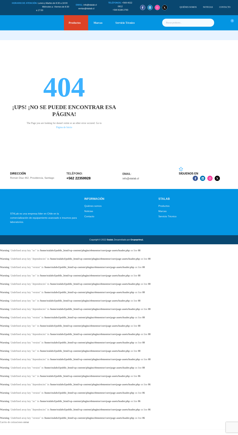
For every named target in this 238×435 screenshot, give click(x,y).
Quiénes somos (93, 206)
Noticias (88, 211)
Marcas (162, 211)
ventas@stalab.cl (86, 8)
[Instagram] (157, 7)
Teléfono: (74, 173)
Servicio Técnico (167, 216)
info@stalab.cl (90, 5)
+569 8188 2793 (121, 10)
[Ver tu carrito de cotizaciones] (228, 22)
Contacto (89, 216)
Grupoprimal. (136, 240)
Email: (126, 174)
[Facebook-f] (142, 7)
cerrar (26, 422)
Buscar (208, 23)
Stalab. (109, 240)
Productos (164, 206)
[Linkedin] (150, 7)
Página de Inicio (64, 127)
